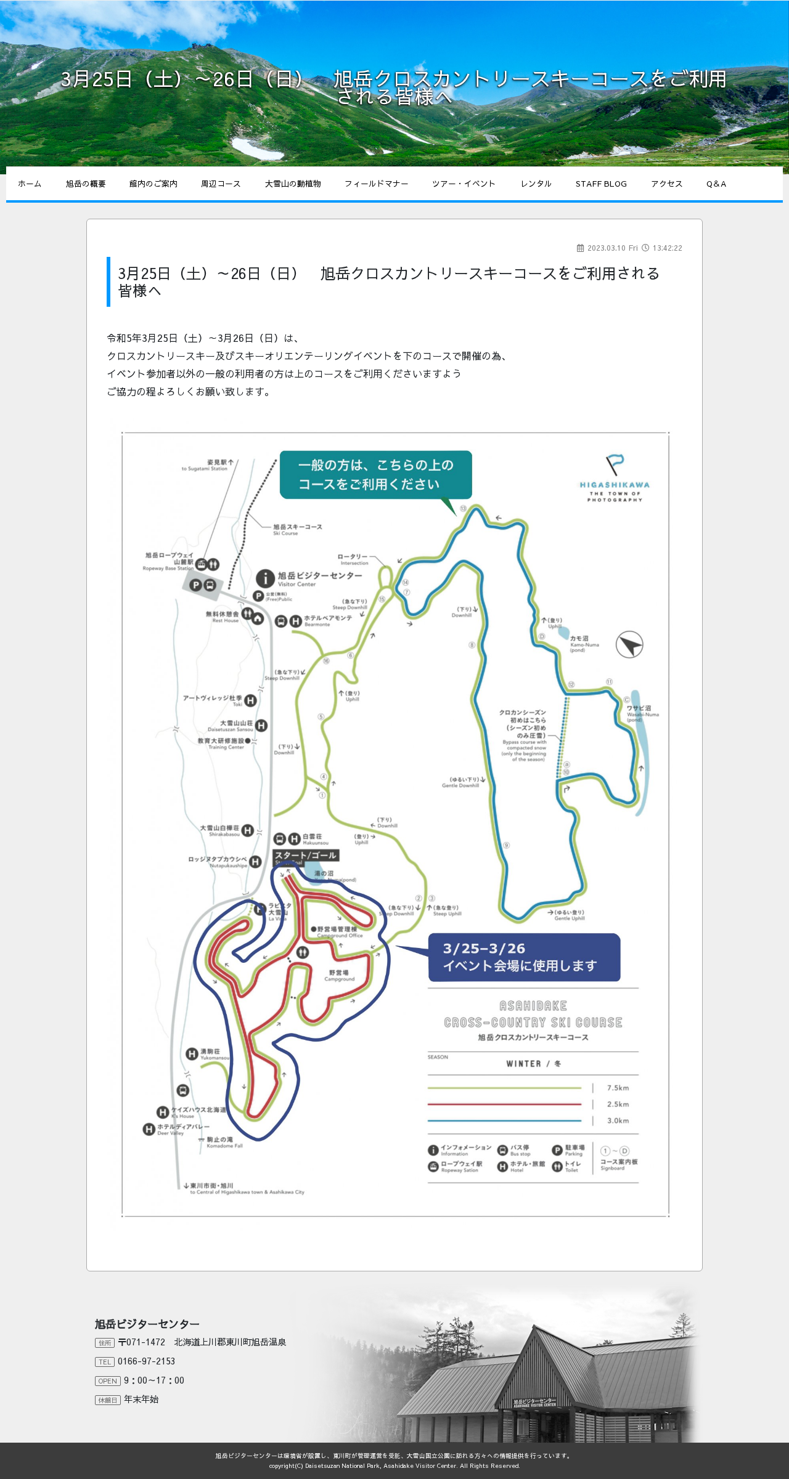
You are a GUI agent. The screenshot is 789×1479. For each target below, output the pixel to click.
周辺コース (221, 183)
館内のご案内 (153, 183)
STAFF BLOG (601, 183)
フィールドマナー (377, 183)
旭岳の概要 (86, 183)
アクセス (667, 183)
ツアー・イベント (464, 183)
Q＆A (716, 183)
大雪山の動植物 (293, 183)
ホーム (30, 183)
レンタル (536, 183)
